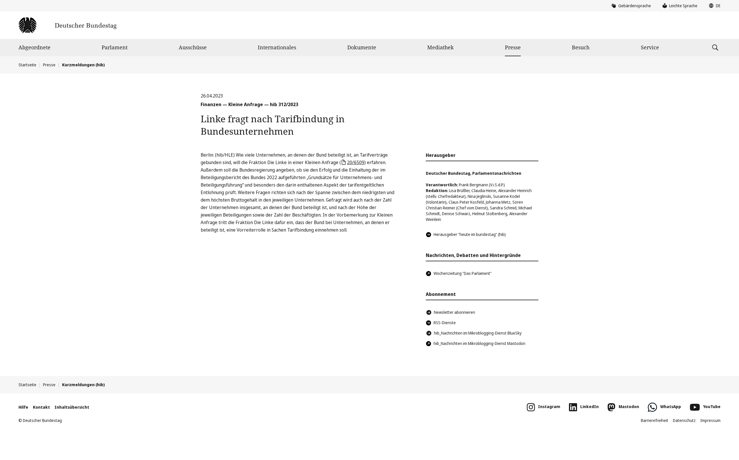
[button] (713, 6)
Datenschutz (684, 420)
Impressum (710, 420)
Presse (513, 47)
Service (650, 47)
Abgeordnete (34, 47)
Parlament (115, 47)
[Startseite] (67, 25)
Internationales (277, 47)
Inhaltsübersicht (72, 407)
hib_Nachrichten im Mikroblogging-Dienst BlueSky (478, 333)
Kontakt (41, 407)
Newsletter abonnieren (454, 312)
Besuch (580, 47)
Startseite (27, 64)
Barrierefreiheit (654, 420)
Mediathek (440, 47)
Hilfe (23, 407)
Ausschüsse (193, 47)
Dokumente (361, 47)
